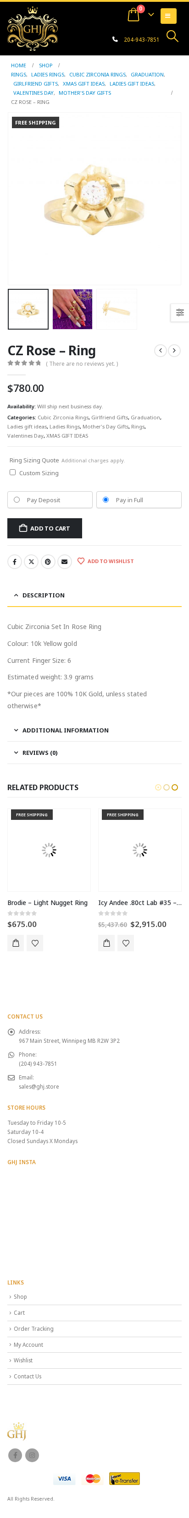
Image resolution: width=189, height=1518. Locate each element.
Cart (19, 1312)
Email (64, 561)
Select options (15, 943)
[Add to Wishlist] (35, 943)
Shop (20, 1296)
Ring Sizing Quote (67, 460)
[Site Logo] (32, 28)
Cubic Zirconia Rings (63, 417)
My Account (28, 1344)
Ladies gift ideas (27, 426)
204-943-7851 (142, 39)
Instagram (32, 1455)
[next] (174, 350)
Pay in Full (129, 500)
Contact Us (27, 1376)
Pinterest (48, 561)
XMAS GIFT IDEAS (67, 435)
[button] (173, 36)
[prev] (160, 350)
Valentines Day (25, 435)
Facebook (14, 561)
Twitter (31, 561)
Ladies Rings (65, 426)
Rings (138, 426)
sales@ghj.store (39, 1086)
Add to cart (50, 528)
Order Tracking (34, 1328)
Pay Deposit (43, 500)
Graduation (145, 417)
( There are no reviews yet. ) (82, 364)
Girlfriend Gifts (109, 417)
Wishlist (23, 1360)
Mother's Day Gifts (105, 426)
